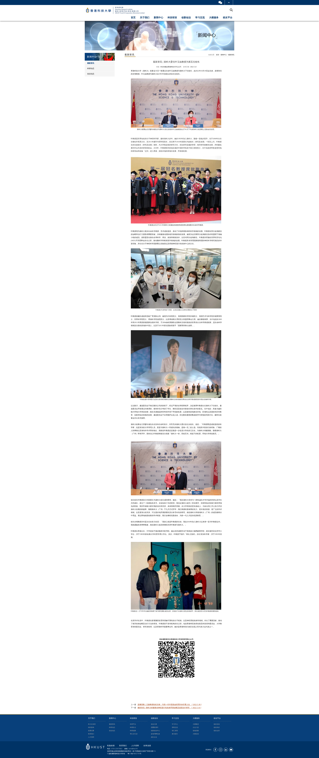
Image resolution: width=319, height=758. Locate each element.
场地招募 (196, 730)
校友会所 (217, 730)
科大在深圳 (92, 724)
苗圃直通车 (154, 727)
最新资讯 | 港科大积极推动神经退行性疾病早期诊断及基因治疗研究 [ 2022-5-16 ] (169, 708)
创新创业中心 (155, 730)
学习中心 (175, 724)
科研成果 (133, 730)
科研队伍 (133, 727)
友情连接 (147, 745)
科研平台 (133, 724)
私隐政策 (111, 745)
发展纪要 (91, 730)
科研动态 (112, 727)
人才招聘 (91, 737)
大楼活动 (196, 734)
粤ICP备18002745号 (134, 754)
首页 (133, 17)
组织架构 (91, 727)
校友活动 (217, 724)
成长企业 (154, 737)
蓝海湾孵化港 (155, 734)
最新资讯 (231, 55)
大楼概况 (196, 724)
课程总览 (175, 727)
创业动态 (112, 730)
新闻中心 (224, 55)
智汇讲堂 (175, 730)
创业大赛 (154, 724)
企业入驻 (196, 727)
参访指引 (175, 734)
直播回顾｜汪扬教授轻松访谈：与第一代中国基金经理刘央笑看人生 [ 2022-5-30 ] (169, 704)
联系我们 (91, 734)
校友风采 (217, 727)
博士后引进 (133, 734)
